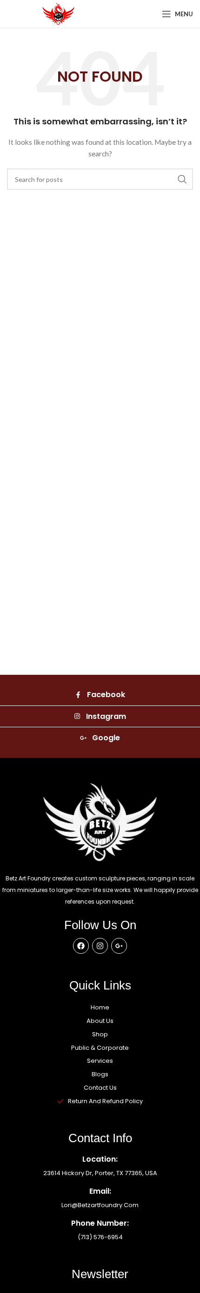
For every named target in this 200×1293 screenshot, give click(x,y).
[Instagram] (100, 946)
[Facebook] (81, 946)
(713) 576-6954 (100, 1237)
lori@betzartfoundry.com (100, 1205)
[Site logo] (58, 13)
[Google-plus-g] (119, 946)
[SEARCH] (182, 179)
